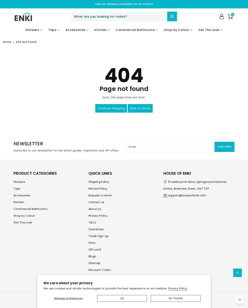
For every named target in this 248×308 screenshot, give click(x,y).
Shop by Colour (24, 216)
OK (122, 298)
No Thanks (176, 298)
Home (7, 42)
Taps (17, 189)
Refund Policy (98, 189)
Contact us (96, 202)
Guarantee (96, 229)
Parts (92, 243)
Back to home (140, 108)
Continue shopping (111, 108)
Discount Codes (100, 270)
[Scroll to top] (237, 273)
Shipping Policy (99, 182)
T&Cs (92, 222)
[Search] (172, 16)
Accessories (22, 195)
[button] (230, 16)
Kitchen (19, 202)
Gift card (95, 250)
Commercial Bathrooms (30, 209)
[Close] (160, 16)
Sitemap (94, 263)
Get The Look (23, 222)
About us (95, 209)
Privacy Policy (177, 288)
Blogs (92, 256)
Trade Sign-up (99, 236)
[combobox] (124, 16)
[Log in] (221, 16)
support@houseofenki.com (187, 195)
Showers (19, 182)
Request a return (100, 195)
